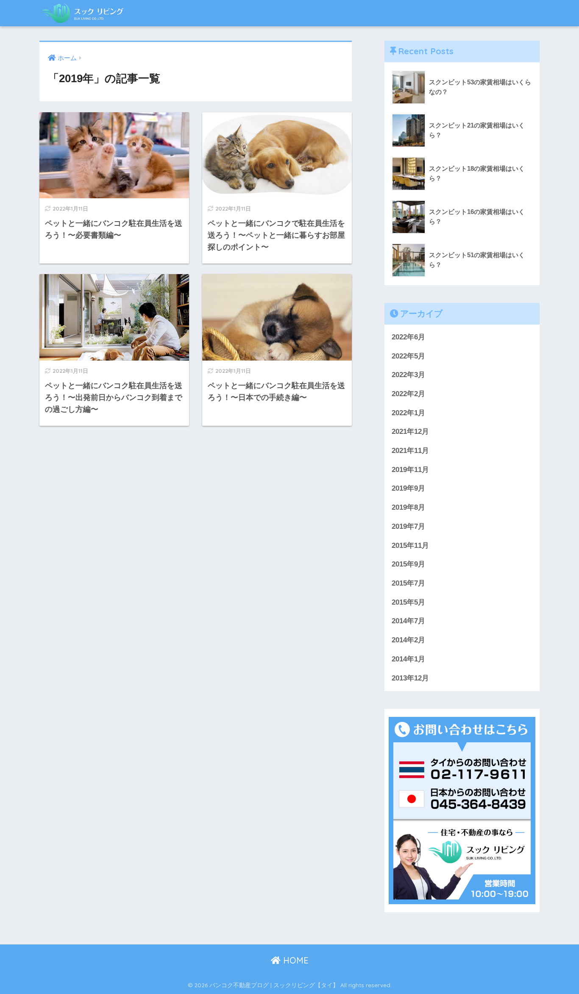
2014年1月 (408, 659)
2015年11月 (410, 545)
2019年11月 (410, 470)
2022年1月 (408, 413)
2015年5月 (408, 602)
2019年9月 (408, 488)
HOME (295, 960)
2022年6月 (408, 337)
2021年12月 (410, 432)
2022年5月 (408, 356)
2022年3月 (408, 375)
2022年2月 (408, 394)
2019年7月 (408, 526)
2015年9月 (408, 564)
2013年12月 (410, 678)
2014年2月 (408, 640)
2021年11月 (410, 451)
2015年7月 (408, 583)
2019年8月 (408, 507)
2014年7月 (408, 621)
